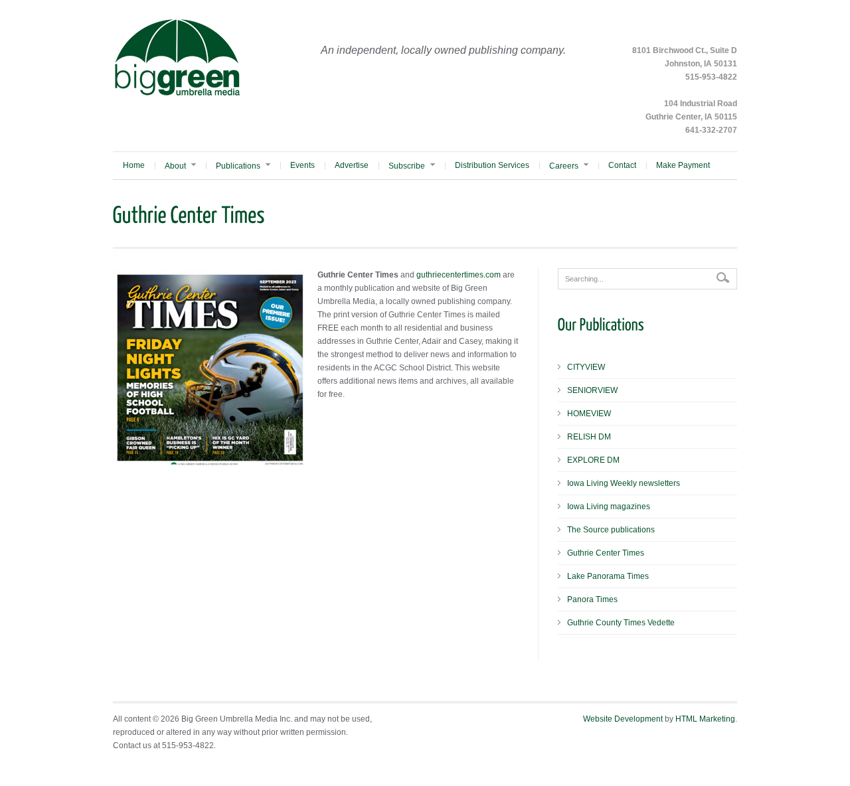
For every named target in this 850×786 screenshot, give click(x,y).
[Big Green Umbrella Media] (177, 94)
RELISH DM (589, 436)
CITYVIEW (586, 367)
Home (134, 165)
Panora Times (592, 599)
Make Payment (683, 165)
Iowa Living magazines (608, 506)
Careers (563, 166)
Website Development (623, 719)
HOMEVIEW (589, 413)
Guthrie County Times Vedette (621, 622)
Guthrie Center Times (605, 553)
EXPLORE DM (593, 460)
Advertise (352, 165)
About (175, 166)
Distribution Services (492, 165)
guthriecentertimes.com (458, 274)
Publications (238, 166)
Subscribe (406, 166)
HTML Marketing (705, 719)
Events (302, 165)
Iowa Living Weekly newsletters (623, 483)
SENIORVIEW (592, 390)
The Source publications (611, 529)
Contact (622, 165)
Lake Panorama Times (608, 576)
